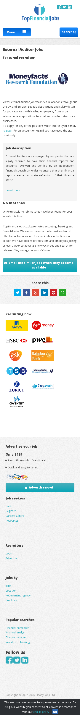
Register (11, 511)
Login (9, 506)
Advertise (11, 558)
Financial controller (17, 628)
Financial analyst (15, 632)
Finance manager (16, 637)
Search (67, 32)
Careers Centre (15, 515)
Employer (11, 600)
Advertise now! (41, 487)
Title (8, 586)
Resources (12, 520)
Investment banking (18, 642)
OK (55, 712)
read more (13, 190)
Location (11, 590)
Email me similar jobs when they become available (41, 265)
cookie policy (41, 712)
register (8, 130)
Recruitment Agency (18, 595)
